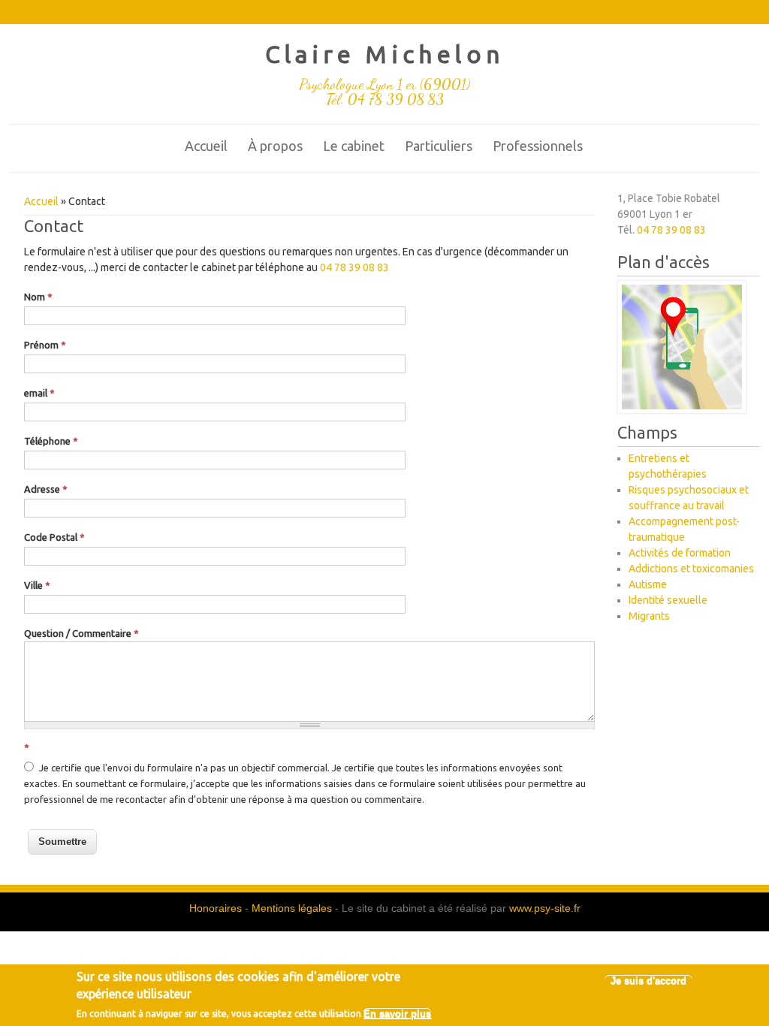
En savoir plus (397, 1013)
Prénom (45, 344)
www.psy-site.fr (545, 908)
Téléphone (51, 441)
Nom (38, 296)
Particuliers (438, 145)
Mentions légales (292, 908)
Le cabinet (353, 145)
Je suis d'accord (648, 980)
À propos (275, 145)
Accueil (206, 145)
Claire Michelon (385, 54)
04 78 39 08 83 (354, 267)
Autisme (648, 584)
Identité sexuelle (668, 600)
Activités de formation (680, 553)
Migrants (649, 616)
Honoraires (215, 908)
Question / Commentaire (81, 633)
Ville (37, 585)
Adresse (46, 489)
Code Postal (54, 537)
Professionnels (538, 145)
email (39, 393)
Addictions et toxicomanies (691, 569)
